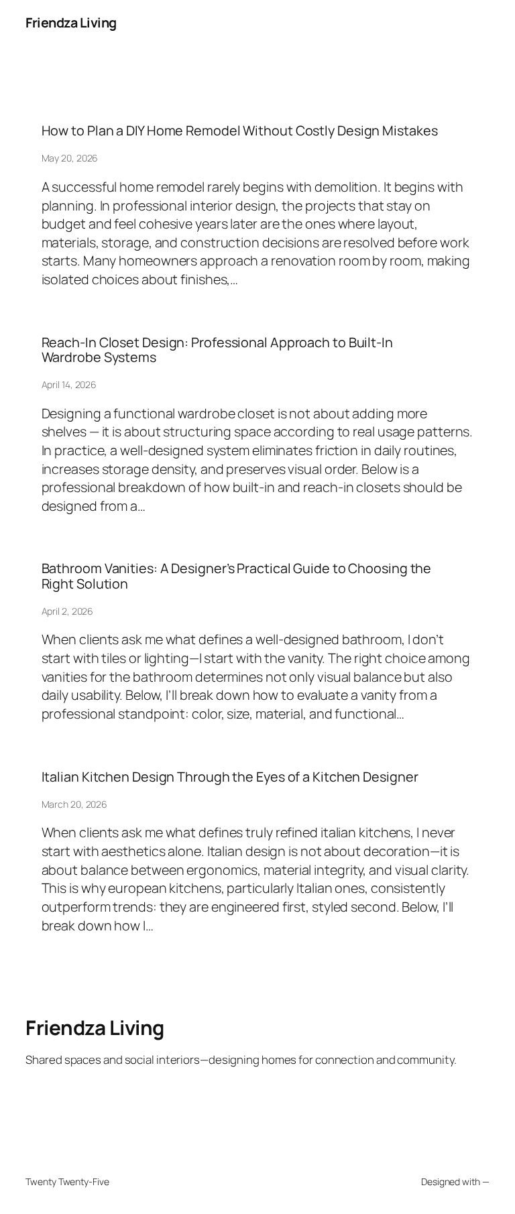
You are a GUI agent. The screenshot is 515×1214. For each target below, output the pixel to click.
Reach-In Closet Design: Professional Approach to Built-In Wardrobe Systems (217, 350)
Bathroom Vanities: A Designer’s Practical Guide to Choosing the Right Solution (237, 576)
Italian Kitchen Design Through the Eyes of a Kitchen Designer (230, 777)
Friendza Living (71, 22)
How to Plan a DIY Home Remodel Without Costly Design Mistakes (240, 130)
